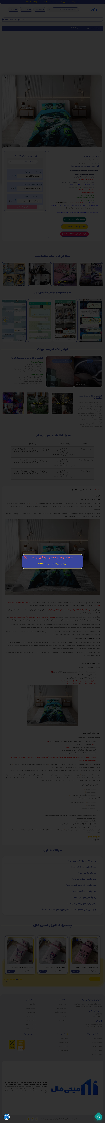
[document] (52, 561)
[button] (25, 557)
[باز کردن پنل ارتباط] (98, 1116)
